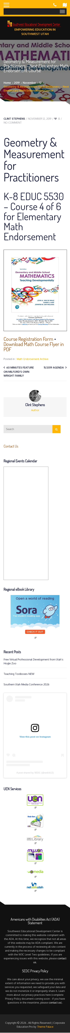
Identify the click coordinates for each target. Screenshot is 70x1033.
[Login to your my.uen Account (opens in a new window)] (35, 857)
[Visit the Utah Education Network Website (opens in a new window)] (35, 802)
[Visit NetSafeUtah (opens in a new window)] (35, 887)
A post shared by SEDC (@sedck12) (35, 772)
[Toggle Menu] (62, 11)
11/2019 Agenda (54, 367)
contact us (55, 1002)
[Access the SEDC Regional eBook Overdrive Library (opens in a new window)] (35, 617)
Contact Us (11, 446)
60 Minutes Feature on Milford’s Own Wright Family (19, 371)
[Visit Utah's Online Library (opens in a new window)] (35, 840)
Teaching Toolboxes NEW (19, 673)
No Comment (13, 122)
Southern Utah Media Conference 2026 (26, 684)
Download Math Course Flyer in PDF (34, 346)
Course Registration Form (28, 338)
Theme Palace (45, 1026)
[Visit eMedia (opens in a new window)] (35, 873)
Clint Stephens (14, 118)
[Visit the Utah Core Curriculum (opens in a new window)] (35, 822)
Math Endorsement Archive (32, 359)
